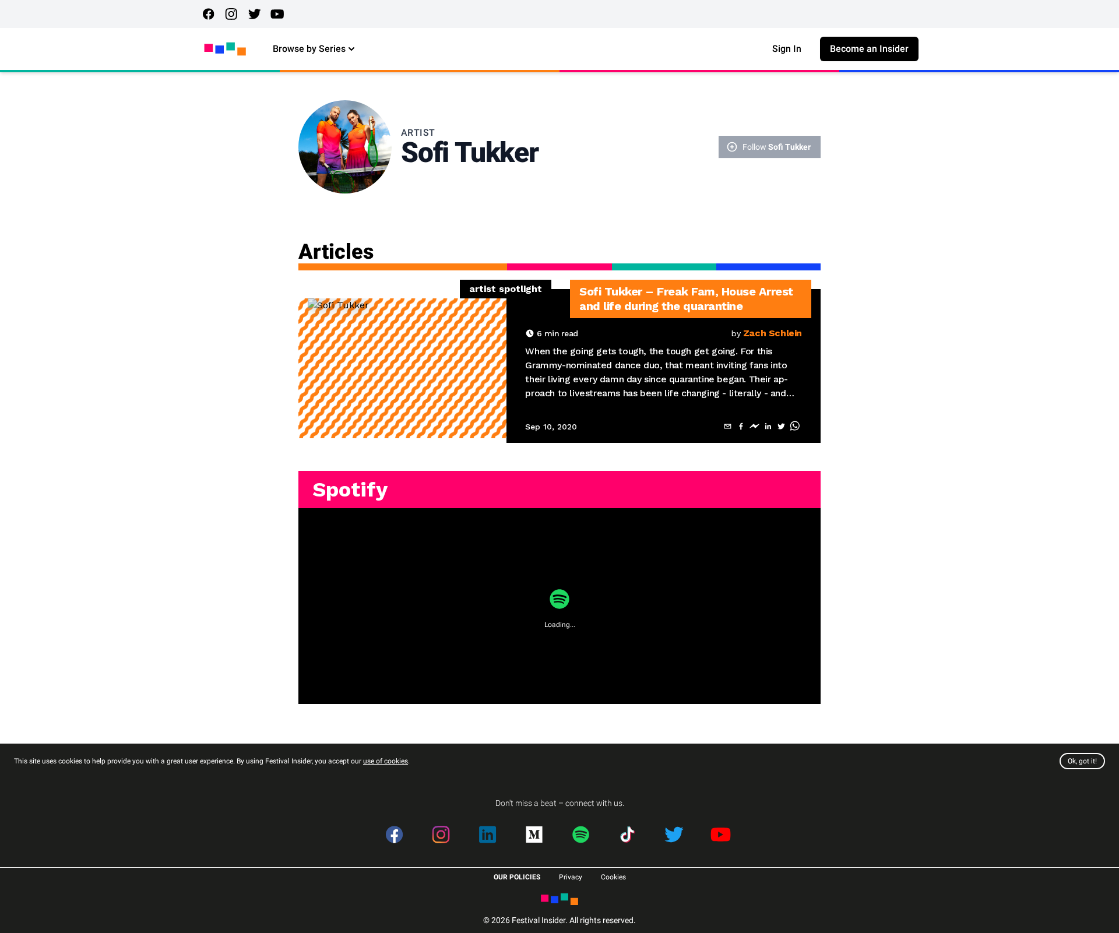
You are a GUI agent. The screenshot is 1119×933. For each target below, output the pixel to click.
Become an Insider (869, 48)
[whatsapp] (794, 426)
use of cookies (385, 761)
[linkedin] (768, 426)
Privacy (570, 877)
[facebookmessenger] (754, 426)
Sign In (786, 48)
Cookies (613, 877)
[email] (727, 426)
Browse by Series (309, 48)
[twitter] (781, 426)
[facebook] (741, 426)
